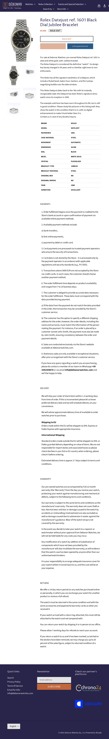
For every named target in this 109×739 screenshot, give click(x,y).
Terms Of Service (15, 686)
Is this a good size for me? (80, 46)
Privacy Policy (13, 681)
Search (10, 677)
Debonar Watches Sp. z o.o (75, 732)
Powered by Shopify (94, 732)
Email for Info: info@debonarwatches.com (20, 691)
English (13, 726)
